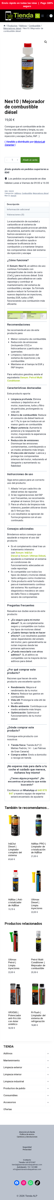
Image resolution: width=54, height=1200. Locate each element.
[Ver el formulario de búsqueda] (37, 15)
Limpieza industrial (13, 1081)
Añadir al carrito (30, 160)
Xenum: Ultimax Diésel (32, 556)
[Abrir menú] (42, 16)
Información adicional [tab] (18, 209)
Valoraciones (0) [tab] (15, 214)
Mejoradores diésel (41, 193)
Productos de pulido (14, 1088)
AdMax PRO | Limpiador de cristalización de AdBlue (38, 848)
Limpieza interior (12, 1074)
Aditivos (17, 193)
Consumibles (10, 1095)
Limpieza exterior (12, 1067)
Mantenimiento (11, 1060)
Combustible (27, 193)
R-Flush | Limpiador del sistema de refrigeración (38, 1017)
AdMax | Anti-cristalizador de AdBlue (15, 902)
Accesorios (9, 1102)
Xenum (13, 196)
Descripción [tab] (13, 204)
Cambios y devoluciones (27, 1137)
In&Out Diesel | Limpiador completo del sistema (15, 849)
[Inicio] (4, 25)
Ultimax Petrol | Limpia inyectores (13, 964)
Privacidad (27, 1149)
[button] (45, 42)
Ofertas (7, 1109)
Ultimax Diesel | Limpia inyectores (36, 904)
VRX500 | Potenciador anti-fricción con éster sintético (14, 1018)
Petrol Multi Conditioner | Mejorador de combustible (38, 964)
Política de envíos (27, 1134)
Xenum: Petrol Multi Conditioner (24, 379)
